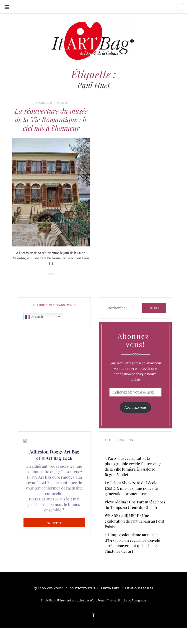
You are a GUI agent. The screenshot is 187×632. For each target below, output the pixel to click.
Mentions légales (139, 588)
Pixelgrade (139, 600)
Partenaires (110, 588)
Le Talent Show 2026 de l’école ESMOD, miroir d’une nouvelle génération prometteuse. (131, 488)
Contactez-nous (82, 588)
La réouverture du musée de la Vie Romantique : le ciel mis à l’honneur (51, 119)
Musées (62, 102)
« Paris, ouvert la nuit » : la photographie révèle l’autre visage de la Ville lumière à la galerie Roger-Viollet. (134, 466)
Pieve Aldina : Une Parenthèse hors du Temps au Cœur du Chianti (135, 504)
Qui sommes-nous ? (49, 588)
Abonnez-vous (136, 407)
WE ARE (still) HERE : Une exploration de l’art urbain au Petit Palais (134, 521)
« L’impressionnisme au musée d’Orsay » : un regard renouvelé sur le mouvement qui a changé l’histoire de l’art (132, 543)
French (36, 316)
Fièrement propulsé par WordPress (81, 600)
